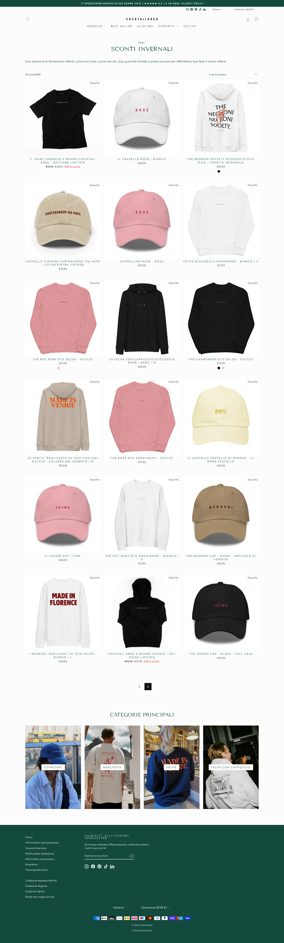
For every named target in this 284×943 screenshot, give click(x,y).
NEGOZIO (95, 26)
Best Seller (121, 26)
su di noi (145, 26)
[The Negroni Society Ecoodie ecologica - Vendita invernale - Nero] (218, 171)
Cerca (28, 837)
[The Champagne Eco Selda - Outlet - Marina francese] (214, 368)
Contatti (167, 26)
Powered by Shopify (142, 930)
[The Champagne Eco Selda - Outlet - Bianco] (227, 368)
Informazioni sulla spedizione (42, 842)
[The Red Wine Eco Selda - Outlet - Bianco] (67, 368)
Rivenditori (31, 864)
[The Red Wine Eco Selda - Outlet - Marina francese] (63, 368)
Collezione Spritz (35, 891)
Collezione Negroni (36, 885)
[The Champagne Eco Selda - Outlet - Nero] (218, 368)
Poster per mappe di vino (39, 896)
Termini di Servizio (35, 848)
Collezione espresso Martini (41, 880)
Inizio (141, 42)
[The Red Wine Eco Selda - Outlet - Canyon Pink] (58, 368)
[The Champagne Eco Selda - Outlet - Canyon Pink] (223, 368)
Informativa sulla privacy (39, 859)
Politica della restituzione (39, 853)
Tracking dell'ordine (36, 869)
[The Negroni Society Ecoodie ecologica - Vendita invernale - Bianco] (223, 171)
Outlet (190, 26)
